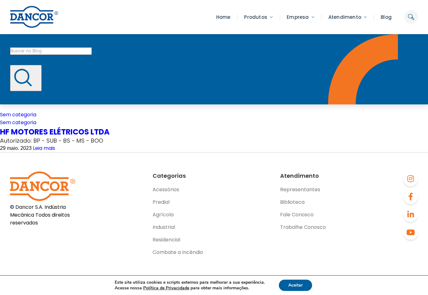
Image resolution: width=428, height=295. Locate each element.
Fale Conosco (297, 214)
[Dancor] (34, 17)
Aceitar (295, 285)
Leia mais (44, 148)
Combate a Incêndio (178, 252)
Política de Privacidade (166, 288)
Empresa (298, 17)
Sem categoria (18, 114)
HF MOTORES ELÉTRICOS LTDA (55, 132)
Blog (386, 17)
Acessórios (166, 189)
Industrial (164, 227)
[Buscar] (26, 78)
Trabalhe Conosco (303, 227)
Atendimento (344, 17)
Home (223, 17)
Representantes (300, 189)
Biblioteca (292, 202)
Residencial (166, 239)
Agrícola (163, 214)
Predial (161, 202)
